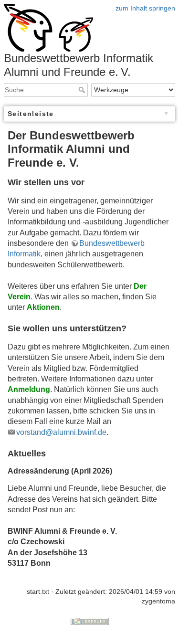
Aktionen (43, 307)
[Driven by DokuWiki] (90, 621)
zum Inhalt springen (145, 8)
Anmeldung (29, 389)
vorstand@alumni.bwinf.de (61, 432)
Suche (82, 89)
